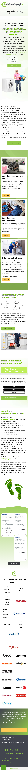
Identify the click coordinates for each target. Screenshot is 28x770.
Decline (14, 389)
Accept (14, 386)
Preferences (14, 392)
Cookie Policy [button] (19, 381)
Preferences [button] (23, 382)
